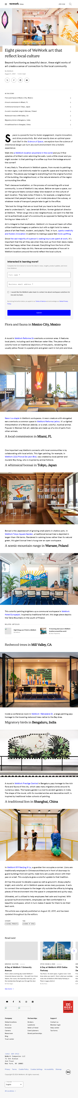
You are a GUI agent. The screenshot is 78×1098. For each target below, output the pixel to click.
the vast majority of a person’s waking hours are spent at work (39, 238)
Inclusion (8, 1028)
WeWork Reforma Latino (48, 421)
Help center (54, 1028)
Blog (6, 1036)
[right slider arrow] (74, 951)
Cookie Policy (23, 1069)
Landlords (31, 1025)
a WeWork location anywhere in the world (33, 153)
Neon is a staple (12, 418)
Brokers (30, 1022)
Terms (14, 1069)
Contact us (54, 1022)
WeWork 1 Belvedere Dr (42, 714)
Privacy (7, 1069)
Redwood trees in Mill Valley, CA (16, 116)
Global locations (11, 1022)
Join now (62, 4)
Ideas (21, 4)
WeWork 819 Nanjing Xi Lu (19, 867)
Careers (8, 1031)
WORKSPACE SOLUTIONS (11, 964)
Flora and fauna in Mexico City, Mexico (19, 98)
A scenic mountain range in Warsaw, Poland (21, 111)
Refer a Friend (33, 1028)
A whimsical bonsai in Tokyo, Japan (17, 107)
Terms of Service (41, 301)
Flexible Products (12, 924)
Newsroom (9, 1033)
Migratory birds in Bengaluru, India (17, 120)
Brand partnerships (35, 1033)
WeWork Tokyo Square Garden (19, 534)
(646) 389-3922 (12, 1054)
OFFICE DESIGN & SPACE (47, 964)
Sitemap (59, 1069)
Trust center (9, 1039)
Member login (55, 1025)
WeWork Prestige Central (26, 783)
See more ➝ (9, 989)
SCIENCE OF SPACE (29, 924)
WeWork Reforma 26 (24, 338)
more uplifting (64, 234)
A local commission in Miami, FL (16, 102)
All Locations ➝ (10, 1091)
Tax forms (53, 1031)
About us (8, 1025)
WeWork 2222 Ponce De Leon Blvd (20, 456)
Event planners (33, 1031)
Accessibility (49, 1069)
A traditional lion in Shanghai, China (17, 125)
